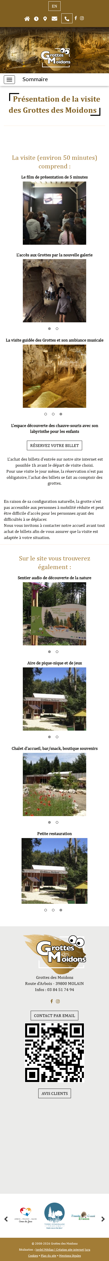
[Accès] (45, 18)
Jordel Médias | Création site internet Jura (62, 1249)
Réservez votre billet (54, 445)
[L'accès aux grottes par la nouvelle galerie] (54, 290)
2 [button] (57, 328)
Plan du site (48, 1255)
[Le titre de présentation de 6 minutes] (54, 213)
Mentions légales (70, 1255)
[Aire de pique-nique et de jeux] (54, 699)
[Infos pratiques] (36, 18)
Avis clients (55, 1093)
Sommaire (35, 79)
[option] (54, 213)
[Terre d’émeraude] (54, 1216)
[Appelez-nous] (66, 18)
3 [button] (61, 414)
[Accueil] (27, 18)
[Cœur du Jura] (25, 1216)
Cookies (33, 1255)
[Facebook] (76, 18)
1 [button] (49, 328)
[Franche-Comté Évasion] (83, 1216)
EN (54, 6)
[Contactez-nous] (54, 18)
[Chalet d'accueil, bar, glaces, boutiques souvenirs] (54, 784)
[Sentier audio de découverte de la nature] (54, 613)
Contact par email (54, 1015)
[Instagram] (82, 18)
